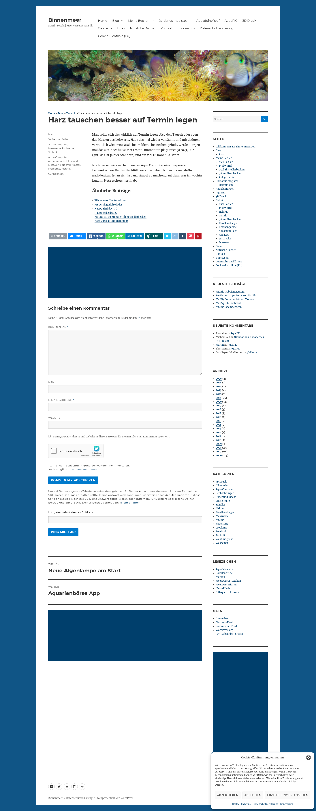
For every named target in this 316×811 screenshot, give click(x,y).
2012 (218, 432)
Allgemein (222, 485)
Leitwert (73, 160)
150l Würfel (225, 165)
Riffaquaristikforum (227, 592)
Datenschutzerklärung (265, 804)
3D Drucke (225, 238)
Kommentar (58, 326)
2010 (218, 440)
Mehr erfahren (131, 502)
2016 (218, 417)
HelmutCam (226, 185)
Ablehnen (252, 795)
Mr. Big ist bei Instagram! (230, 291)
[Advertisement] (126, 273)
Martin (52, 134)
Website (54, 417)
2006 (219, 455)
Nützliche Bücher (143, 28)
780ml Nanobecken (230, 173)
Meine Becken (138, 20)
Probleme (68, 148)
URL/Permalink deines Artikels (70, 512)
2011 (218, 436)
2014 (218, 424)
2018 (218, 409)
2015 (218, 420)
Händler (220, 504)
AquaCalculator (224, 569)
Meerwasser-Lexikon (228, 580)
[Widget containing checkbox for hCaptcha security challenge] (76, 451)
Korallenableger (228, 223)
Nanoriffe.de (223, 588)
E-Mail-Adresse (61, 399)
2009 (219, 443)
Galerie (103, 28)
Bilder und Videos (226, 497)
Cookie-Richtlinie (242, 804)
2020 (219, 401)
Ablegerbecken (227, 177)
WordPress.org (224, 630)
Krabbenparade (228, 227)
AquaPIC (231, 20)
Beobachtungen (225, 493)
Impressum (286, 804)
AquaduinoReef (207, 20)
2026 (219, 378)
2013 (218, 428)
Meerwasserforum (226, 584)
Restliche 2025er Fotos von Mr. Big (236, 295)
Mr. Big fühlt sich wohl (229, 303)
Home (102, 20)
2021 (218, 397)
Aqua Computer (57, 144)
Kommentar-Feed (226, 626)
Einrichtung (223, 500)
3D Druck (249, 20)
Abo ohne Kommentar (84, 469)
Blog (115, 20)
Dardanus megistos (173, 20)
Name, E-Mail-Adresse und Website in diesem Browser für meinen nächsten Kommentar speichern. (111, 436)
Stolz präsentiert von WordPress (114, 798)
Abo (221, 154)
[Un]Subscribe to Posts (229, 633)
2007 (219, 451)
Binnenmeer (64, 20)
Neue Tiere (222, 523)
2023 (218, 390)
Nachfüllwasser (71, 164)
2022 (219, 394)
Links (121, 28)
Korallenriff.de (224, 573)
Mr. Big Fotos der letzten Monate (235, 299)
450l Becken (226, 162)
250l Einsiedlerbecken (232, 169)
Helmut (223, 211)
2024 (219, 386)
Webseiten (222, 543)
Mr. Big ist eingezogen (229, 307)
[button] (308, 757)
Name (53, 382)
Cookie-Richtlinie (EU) (114, 36)
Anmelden (222, 618)
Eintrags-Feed (224, 622)
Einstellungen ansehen (287, 795)
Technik (71, 113)
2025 (219, 382)
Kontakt (167, 28)
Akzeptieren (227, 795)
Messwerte (54, 148)
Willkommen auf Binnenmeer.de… (235, 146)
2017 (218, 413)
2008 (219, 447)
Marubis (220, 577)
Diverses (224, 242)
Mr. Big (223, 215)
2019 (218, 405)
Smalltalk (221, 531)
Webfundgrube (224, 539)
